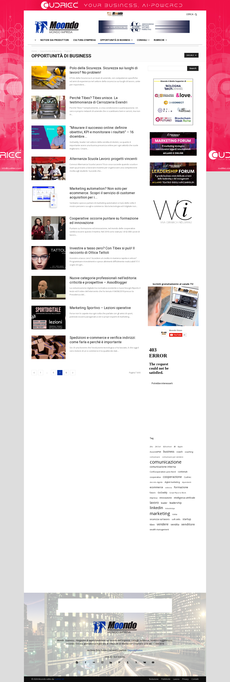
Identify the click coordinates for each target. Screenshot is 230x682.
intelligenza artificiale (184, 497)
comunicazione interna (163, 466)
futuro (153, 492)
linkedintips (170, 508)
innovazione (166, 497)
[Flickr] (94, 662)
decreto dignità (156, 482)
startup (187, 519)
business (168, 451)
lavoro (154, 502)
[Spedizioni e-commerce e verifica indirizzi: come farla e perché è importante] (48, 347)
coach (179, 451)
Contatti (195, 679)
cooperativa (155, 477)
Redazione (153, 679)
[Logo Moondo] (56, 27)
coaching (189, 452)
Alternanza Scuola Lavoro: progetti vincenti (103, 159)
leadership (175, 503)
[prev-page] (34, 372)
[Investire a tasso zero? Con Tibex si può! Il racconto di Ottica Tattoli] (48, 258)
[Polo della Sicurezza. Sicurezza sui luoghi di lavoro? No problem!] (48, 77)
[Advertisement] (173, 255)
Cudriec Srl (59, 679)
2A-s (151, 447)
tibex (152, 524)
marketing (160, 513)
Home (34, 51)
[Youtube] (153, 662)
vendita (175, 524)
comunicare (155, 457)
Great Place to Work (177, 493)
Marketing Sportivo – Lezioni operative (100, 308)
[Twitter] (136, 662)
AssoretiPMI (155, 452)
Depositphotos (135, 650)
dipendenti (186, 482)
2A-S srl (158, 447)
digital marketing (172, 482)
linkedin (156, 507)
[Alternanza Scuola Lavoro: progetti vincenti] (48, 168)
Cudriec (187, 477)
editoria (168, 487)
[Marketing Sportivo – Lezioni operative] (48, 317)
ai (175, 446)
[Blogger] (77, 662)
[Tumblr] (128, 662)
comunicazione (165, 462)
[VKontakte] (144, 662)
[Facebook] (85, 662)
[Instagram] (102, 662)
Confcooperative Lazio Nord (163, 471)
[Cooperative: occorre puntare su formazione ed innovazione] (48, 228)
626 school (167, 447)
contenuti (182, 471)
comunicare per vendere (172, 457)
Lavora (176, 679)
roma (174, 514)
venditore (188, 524)
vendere (163, 524)
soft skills (176, 519)
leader (164, 502)
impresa (153, 498)
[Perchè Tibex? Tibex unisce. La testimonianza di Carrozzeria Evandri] (48, 107)
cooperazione (172, 476)
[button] (191, 14)
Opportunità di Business (50, 51)
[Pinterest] (119, 662)
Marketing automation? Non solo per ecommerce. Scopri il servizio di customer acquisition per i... (102, 193)
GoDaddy (162, 492)
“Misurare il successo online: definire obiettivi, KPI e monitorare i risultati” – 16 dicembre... (102, 132)
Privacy (185, 679)
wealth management (159, 529)
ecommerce (156, 487)
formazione (181, 487)
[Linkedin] (111, 662)
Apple (180, 447)
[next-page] (72, 372)
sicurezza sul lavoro (160, 519)
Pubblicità (165, 679)
